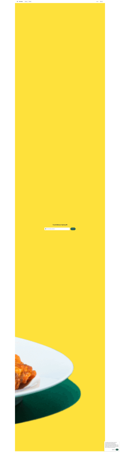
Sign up (101, 1)
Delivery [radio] (26, 1)
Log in (97, 1)
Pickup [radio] (30, 1)
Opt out (113, 449)
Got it (117, 449)
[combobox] (58, 229)
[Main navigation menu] (17, 1)
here (114, 447)
